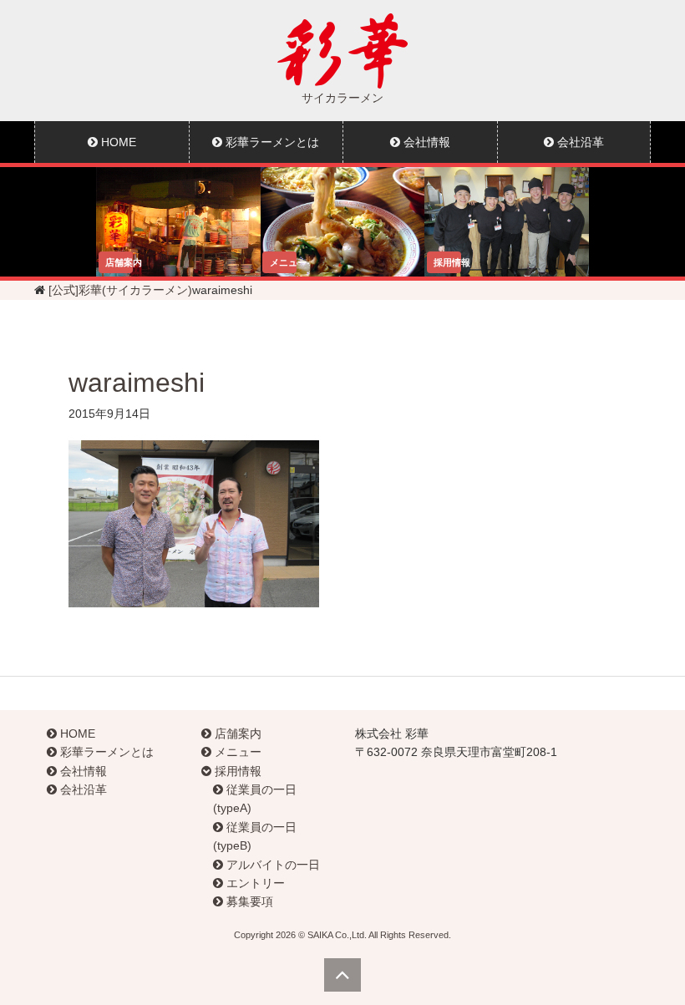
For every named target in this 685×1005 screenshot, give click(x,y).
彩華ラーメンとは (270, 142)
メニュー (236, 752)
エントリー (254, 883)
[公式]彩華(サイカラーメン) (120, 290)
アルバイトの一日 (271, 864)
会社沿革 (579, 142)
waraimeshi (136, 383)
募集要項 (248, 901)
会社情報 (425, 142)
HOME (117, 142)
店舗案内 (236, 733)
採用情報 (236, 771)
